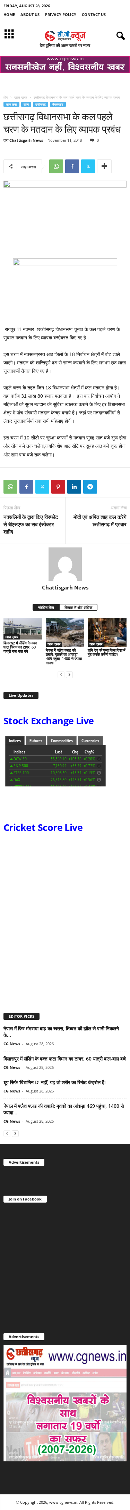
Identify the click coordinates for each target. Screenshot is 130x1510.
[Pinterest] (58, 487)
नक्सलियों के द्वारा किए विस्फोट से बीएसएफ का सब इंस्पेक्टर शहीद (30, 524)
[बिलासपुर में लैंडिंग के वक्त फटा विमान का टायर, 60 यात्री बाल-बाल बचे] (22, 629)
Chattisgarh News (26, 140)
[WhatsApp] (56, 166)
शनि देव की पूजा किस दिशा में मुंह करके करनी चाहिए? (106, 652)
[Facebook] (72, 166)
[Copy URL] (106, 487)
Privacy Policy (60, 14)
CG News (11, 1043)
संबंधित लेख (46, 607)
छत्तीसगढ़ (40, 104)
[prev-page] (61, 674)
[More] (104, 166)
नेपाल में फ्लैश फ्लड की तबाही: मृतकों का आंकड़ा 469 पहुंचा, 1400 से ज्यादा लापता (64, 656)
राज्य (26, 104)
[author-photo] (65, 564)
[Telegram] (90, 487)
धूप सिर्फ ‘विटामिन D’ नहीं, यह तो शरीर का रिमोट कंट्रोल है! (54, 1082)
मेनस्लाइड (57, 104)
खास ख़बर (20, 97)
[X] (88, 166)
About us (30, 14)
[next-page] (69, 674)
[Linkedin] (74, 487)
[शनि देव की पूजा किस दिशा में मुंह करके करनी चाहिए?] (107, 632)
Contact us (94, 14)
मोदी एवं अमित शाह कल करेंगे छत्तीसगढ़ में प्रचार (100, 520)
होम (5, 97)
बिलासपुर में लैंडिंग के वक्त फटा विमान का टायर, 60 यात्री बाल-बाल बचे (20, 647)
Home (9, 14)
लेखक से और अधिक (78, 607)
